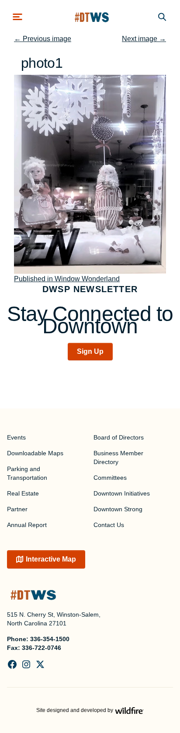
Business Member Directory (118, 457)
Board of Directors (118, 437)
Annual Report (27, 524)
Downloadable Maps (35, 453)
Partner (17, 509)
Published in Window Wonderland (67, 279)
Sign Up (90, 351)
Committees (110, 477)
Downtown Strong (117, 509)
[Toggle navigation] (17, 17)
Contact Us (108, 524)
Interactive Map (51, 559)
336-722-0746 (41, 647)
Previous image (42, 38)
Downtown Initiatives (121, 493)
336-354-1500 (49, 638)
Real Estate (23, 493)
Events (16, 437)
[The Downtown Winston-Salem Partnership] (91, 17)
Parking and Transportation (27, 473)
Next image (144, 38)
